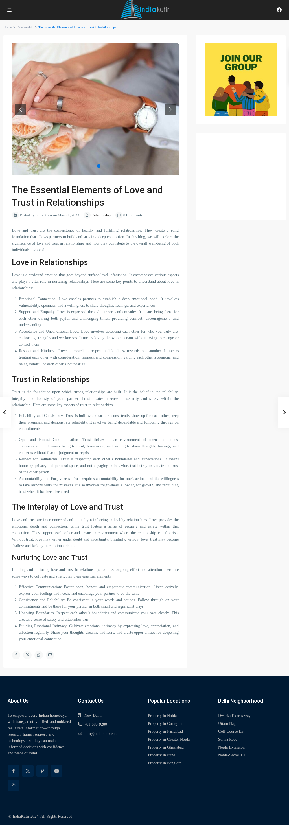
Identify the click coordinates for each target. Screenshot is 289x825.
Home (7, 27)
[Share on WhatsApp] (38, 655)
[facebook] (13, 771)
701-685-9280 (95, 724)
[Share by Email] (50, 655)
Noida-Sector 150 (232, 755)
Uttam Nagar (228, 723)
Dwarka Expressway (234, 716)
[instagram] (13, 785)
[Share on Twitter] (27, 655)
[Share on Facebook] (16, 655)
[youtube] (56, 771)
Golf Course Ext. (232, 731)
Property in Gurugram (165, 723)
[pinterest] (42, 771)
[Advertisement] (241, 176)
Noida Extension (231, 747)
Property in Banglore (164, 763)
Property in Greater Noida (169, 739)
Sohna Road (227, 739)
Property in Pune (161, 755)
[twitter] (28, 771)
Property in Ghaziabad (166, 747)
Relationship (25, 27)
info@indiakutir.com (101, 734)
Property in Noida (162, 716)
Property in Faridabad (165, 731)
